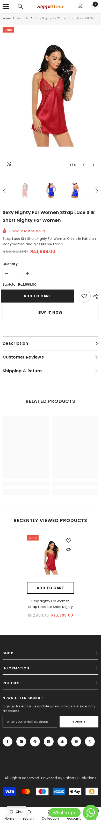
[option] (50, 98)
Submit (78, 721)
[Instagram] (21, 741)
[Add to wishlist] (69, 540)
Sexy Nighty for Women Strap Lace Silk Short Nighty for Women (50, 604)
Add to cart (40, 296)
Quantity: (10, 264)
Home (7, 18)
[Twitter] (90, 741)
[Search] (20, 6)
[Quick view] (69, 550)
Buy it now (50, 312)
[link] (84, 296)
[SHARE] (94, 296)
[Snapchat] (62, 741)
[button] (83, 164)
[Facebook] (7, 741)
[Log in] (80, 6)
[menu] (6, 6)
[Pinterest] (35, 741)
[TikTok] (49, 741)
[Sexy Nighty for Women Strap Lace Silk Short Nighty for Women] (50, 558)
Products (23, 18)
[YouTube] (76, 741)
